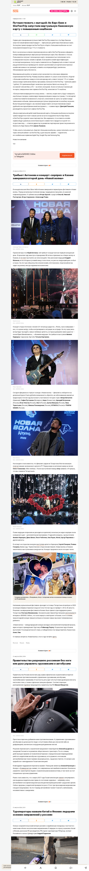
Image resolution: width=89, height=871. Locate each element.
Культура (15, 643)
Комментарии (44, 165)
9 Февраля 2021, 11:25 (19, 18)
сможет (61, 778)
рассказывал (70, 613)
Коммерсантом (25, 768)
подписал (27, 685)
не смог (23, 258)
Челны (15, 5)
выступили (40, 544)
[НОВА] (59, 11)
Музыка (22, 643)
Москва (24, 5)
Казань (28, 643)
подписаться (67, 155)
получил (16, 466)
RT (28, 831)
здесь (54, 637)
